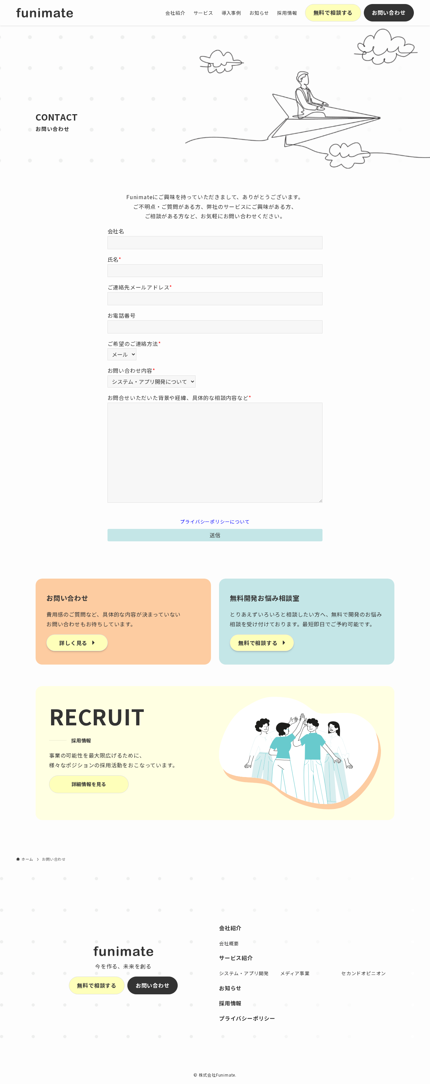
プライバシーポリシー (247, 1018)
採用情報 (230, 1003)
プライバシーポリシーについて (215, 521)
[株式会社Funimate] (44, 12)
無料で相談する (333, 12)
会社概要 (229, 943)
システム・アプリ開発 (244, 973)
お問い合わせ (389, 12)
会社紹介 (230, 928)
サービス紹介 (236, 958)
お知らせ (230, 988)
